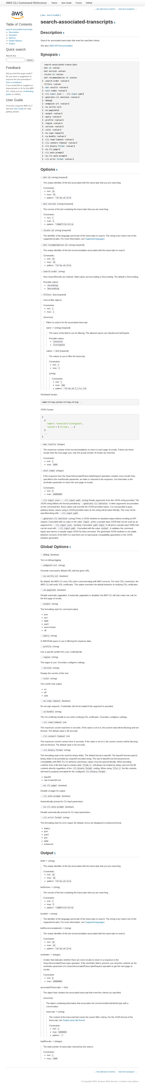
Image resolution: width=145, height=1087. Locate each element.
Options (12, 38)
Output (12, 43)
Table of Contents (19, 24)
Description (14, 32)
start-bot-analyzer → (128, 9)
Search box (11, 56)
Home (54, 3)
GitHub (89, 3)
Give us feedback (14, 82)
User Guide (66, 3)
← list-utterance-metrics (104, 9)
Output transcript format (74, 1020)
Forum (79, 3)
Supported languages (95, 239)
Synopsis (13, 35)
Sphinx (135, 1081)
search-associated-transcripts (19, 29)
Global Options (15, 41)
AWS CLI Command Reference (26, 2)
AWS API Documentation (61, 45)
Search (30, 60)
